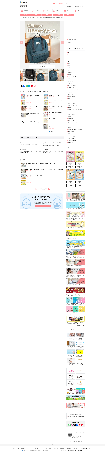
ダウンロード (43, 205)
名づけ (47, 10)
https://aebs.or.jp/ (75, 437)
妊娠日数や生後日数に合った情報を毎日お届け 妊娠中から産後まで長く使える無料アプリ (43, 203)
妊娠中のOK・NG (71, 118)
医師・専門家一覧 (36, 448)
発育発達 (70, 74)
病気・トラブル (71, 70)
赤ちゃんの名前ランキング (73, 120)
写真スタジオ (69, 14)
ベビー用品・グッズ (72, 76)
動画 (69, 98)
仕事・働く (70, 83)
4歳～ (34, 82)
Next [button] (62, 42)
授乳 (69, 63)
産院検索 (70, 116)
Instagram (38, 82)
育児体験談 (70, 92)
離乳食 (68, 10)
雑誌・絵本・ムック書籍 (72, 105)
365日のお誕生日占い (72, 111)
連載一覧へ (79, 325)
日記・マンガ (70, 94)
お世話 (69, 67)
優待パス (79, 10)
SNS (47, 14)
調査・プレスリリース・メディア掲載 (56, 448)
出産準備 (57, 10)
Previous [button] (21, 42)
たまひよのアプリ (71, 136)
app (42, 82)
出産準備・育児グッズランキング (74, 122)
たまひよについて (71, 103)
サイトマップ (44, 448)
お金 (69, 125)
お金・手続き (37, 10)
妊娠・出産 (69, 6)
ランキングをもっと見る (31, 121)
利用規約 (23, 448)
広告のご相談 (68, 448)
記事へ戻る (42, 66)
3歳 (31, 82)
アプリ (36, 14)
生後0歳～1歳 (70, 42)
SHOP (56, 3)
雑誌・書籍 (25, 14)
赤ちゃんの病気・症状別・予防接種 (75, 129)
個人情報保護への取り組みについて (68, 450)
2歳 (28, 82)
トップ (21, 17)
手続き (69, 127)
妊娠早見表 (26, 10)
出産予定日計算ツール (72, 114)
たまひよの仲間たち (72, 138)
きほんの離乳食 (71, 131)
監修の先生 (70, 133)
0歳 (22, 82)
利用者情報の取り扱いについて (87, 448)
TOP (64, 6)
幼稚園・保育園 (71, 81)
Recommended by (46, 131)
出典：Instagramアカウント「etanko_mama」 (42, 63)
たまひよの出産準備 (72, 140)
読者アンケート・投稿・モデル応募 (75, 109)
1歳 (25, 82)
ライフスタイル (71, 87)
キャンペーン (58, 14)
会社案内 (80, 450)
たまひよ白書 (70, 142)
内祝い (61, 3)
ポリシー (28, 448)
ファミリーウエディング (72, 89)
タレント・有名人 (71, 96)
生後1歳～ (70, 45)
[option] (42, 42)
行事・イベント (71, 78)
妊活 (82, 6)
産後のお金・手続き (72, 85)
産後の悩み (70, 72)
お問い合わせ (76, 448)
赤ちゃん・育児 (77, 6)
